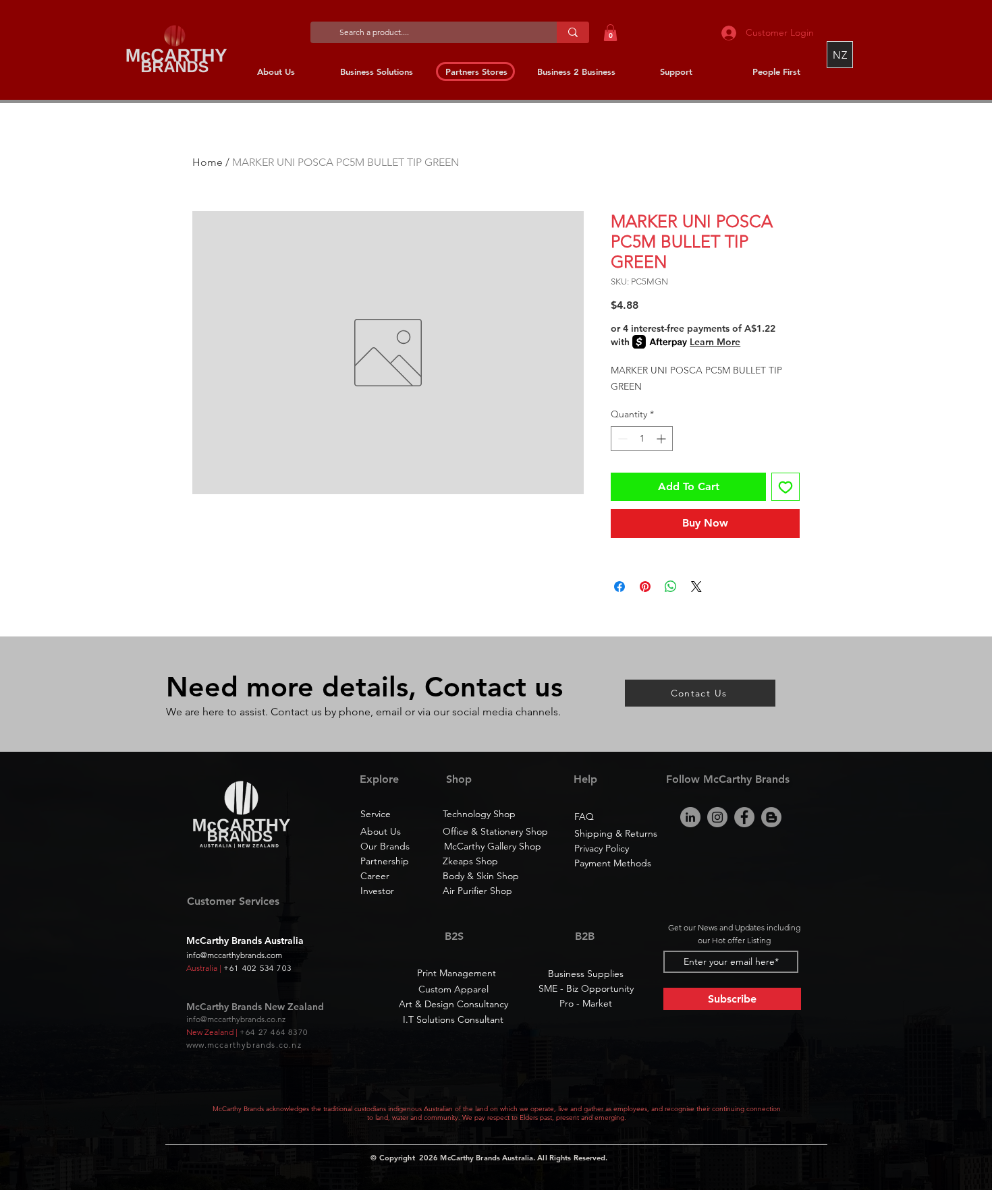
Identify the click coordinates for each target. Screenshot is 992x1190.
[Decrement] (621, 438)
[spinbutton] (642, 438)
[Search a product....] (573, 32)
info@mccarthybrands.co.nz (235, 1019)
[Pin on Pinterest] (645, 586)
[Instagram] (717, 817)
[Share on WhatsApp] (671, 586)
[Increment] (662, 438)
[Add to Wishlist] (785, 487)
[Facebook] (744, 817)
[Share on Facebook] (619, 586)
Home (207, 162)
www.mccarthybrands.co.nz (244, 1045)
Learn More (715, 342)
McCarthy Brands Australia (486, 1157)
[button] (610, 32)
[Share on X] (696, 586)
